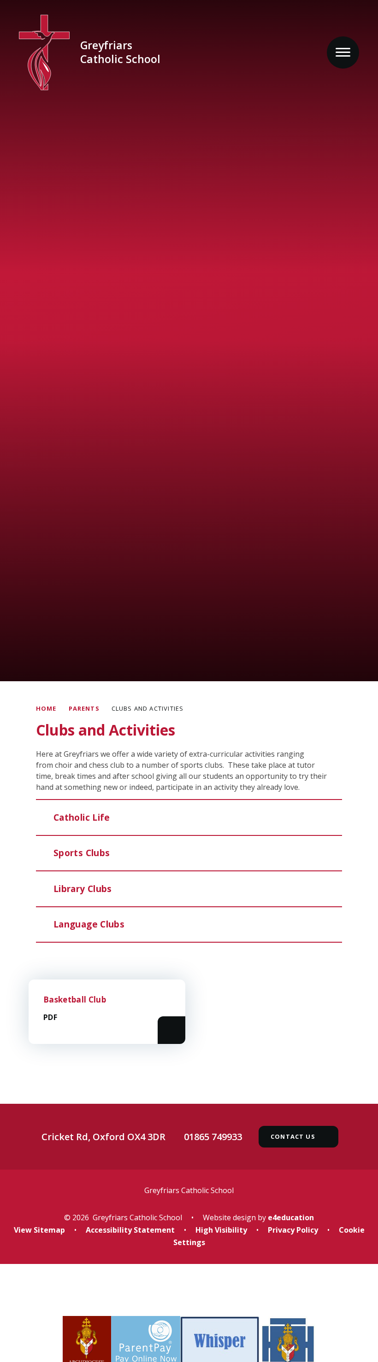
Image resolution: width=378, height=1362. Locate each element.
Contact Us (293, 1136)
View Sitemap (39, 1230)
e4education (291, 1217)
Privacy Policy (293, 1230)
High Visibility (221, 1230)
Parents (84, 708)
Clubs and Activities (147, 708)
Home (46, 708)
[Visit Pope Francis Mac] (189, 1296)
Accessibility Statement (130, 1230)
